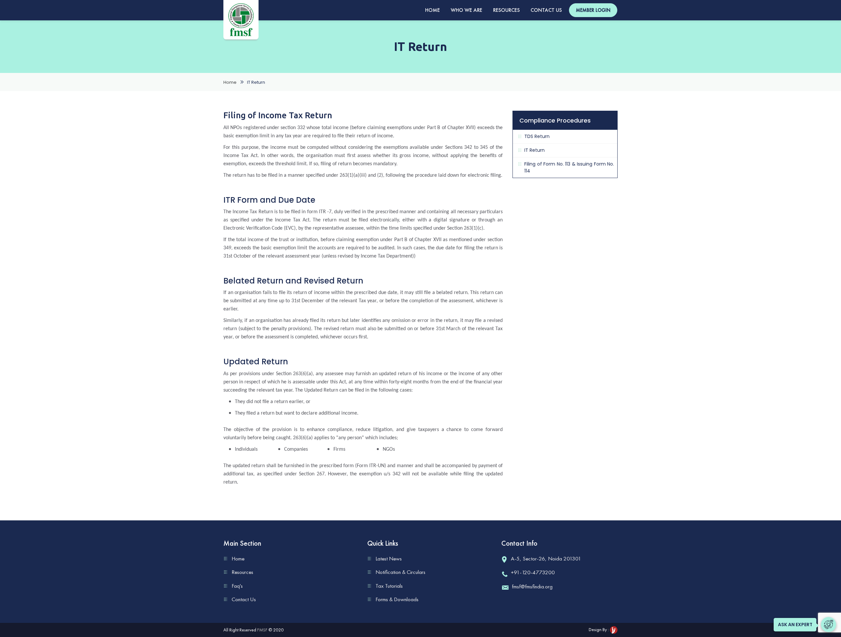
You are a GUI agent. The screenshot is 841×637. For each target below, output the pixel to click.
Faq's (237, 585)
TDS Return (537, 136)
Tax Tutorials (389, 585)
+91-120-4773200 (533, 572)
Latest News (388, 558)
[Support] (828, 624)
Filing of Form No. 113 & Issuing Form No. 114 (569, 167)
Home (432, 10)
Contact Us (546, 10)
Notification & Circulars (400, 572)
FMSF (262, 630)
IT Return (534, 150)
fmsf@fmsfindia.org (532, 586)
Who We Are (466, 10)
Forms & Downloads (397, 599)
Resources (506, 10)
